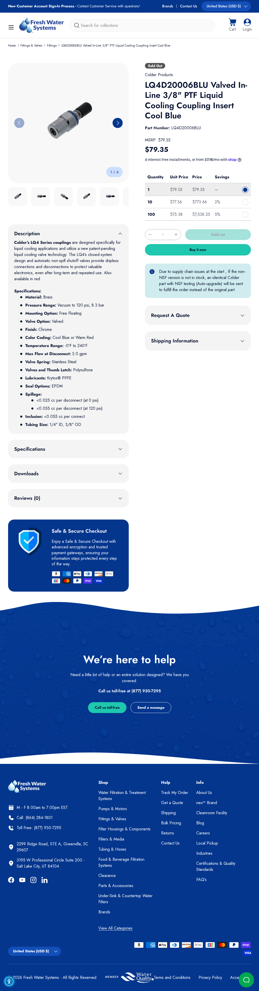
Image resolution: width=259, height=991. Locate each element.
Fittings (52, 45)
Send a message (150, 707)
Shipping (168, 813)
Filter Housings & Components (124, 829)
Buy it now (197, 249)
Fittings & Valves (31, 45)
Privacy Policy (210, 977)
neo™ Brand (206, 803)
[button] (232, 25)
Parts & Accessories (115, 886)
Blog (200, 823)
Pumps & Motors (112, 809)
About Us (204, 792)
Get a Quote (172, 803)
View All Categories (115, 928)
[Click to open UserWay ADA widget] (9, 981)
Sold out (218, 234)
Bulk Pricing (171, 823)
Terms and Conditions (172, 977)
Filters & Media (111, 839)
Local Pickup (207, 843)
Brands (167, 6)
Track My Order (174, 792)
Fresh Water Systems (41, 977)
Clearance (107, 875)
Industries (204, 853)
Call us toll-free (107, 707)
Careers (203, 833)
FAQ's (201, 879)
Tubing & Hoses (112, 849)
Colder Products (159, 75)
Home (12, 45)
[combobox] (142, 25)
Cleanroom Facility (211, 813)
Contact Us (188, 6)
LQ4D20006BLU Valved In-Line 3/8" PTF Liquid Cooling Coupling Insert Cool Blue (115, 45)
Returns (167, 833)
